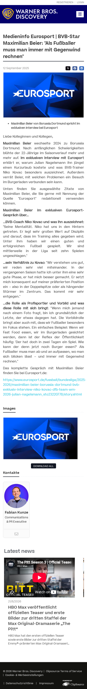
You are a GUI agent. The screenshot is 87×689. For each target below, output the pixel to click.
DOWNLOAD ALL (43, 466)
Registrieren (65, 2)
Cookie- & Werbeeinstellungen (24, 675)
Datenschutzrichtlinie (19, 683)
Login (80, 2)
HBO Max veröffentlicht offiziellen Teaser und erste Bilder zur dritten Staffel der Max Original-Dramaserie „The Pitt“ (39, 618)
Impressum (46, 683)
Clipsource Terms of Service (64, 671)
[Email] (16, 534)
